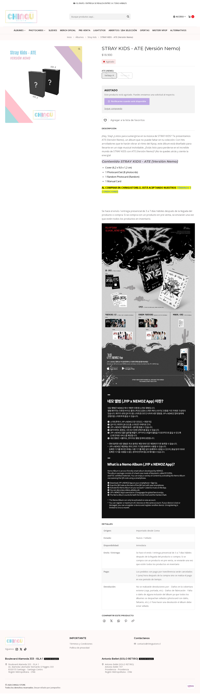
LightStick (99, 30)
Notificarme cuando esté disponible (128, 101)
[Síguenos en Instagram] (16, 649)
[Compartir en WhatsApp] (118, 621)
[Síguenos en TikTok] (25, 649)
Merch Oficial (68, 30)
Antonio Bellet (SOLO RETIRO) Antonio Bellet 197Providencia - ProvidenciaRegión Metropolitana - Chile (119, 668)
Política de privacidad (79, 647)
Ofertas (144, 30)
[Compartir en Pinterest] (125, 621)
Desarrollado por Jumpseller (47, 687)
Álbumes (18, 30)
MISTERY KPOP (159, 30)
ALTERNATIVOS (178, 30)
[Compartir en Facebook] (104, 621)
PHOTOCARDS (36, 30)
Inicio (69, 37)
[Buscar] (127, 17)
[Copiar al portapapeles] (132, 621)
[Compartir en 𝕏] (111, 621)
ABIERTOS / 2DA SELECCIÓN (123, 30)
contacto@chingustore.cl (149, 643)
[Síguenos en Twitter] (20, 649)
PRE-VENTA (84, 30)
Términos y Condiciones (81, 643)
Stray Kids (92, 37)
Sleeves (53, 30)
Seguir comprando (113, 109)
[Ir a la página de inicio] (21, 16)
